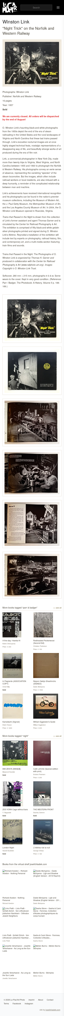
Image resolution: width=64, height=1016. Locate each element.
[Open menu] (58, 7)
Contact (50, 999)
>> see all (57, 607)
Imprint (31, 999)
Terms (6, 1003)
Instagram (29, 1003)
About (40, 999)
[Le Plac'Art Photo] (10, 8)
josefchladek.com (53, 1009)
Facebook (17, 1003)
